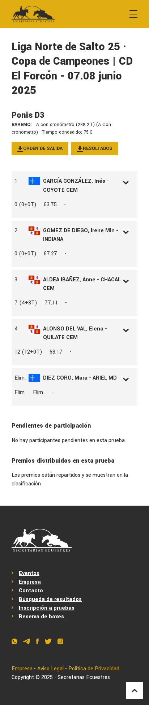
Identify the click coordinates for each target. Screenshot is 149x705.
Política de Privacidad (93, 668)
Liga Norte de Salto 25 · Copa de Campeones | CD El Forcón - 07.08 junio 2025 (72, 68)
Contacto (31, 590)
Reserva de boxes (41, 616)
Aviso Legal (50, 668)
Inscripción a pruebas (46, 608)
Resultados (97, 148)
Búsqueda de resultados (50, 599)
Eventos (29, 573)
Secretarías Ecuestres (84, 677)
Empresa (30, 582)
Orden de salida (43, 148)
